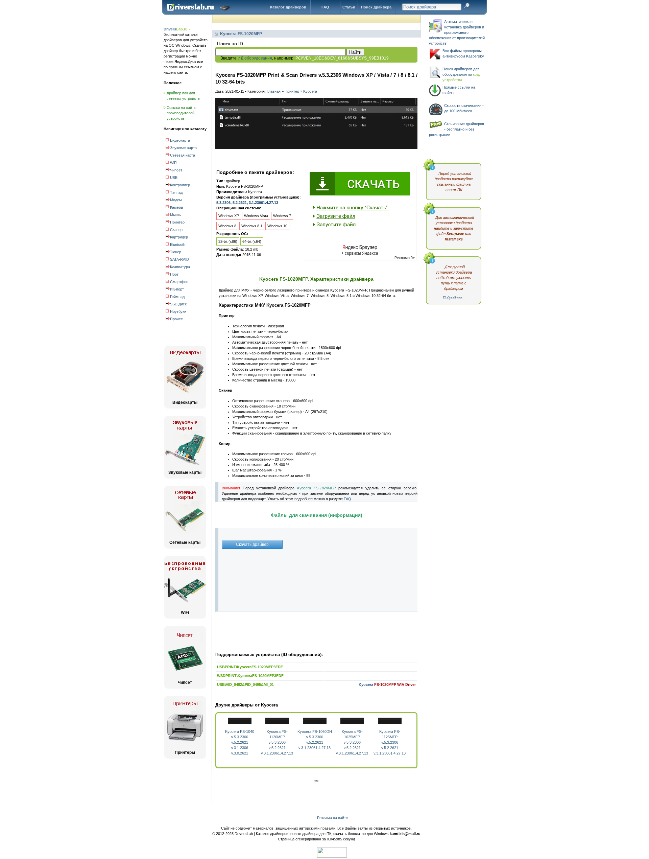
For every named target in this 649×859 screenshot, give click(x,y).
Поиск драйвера (376, 7)
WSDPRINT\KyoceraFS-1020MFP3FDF (250, 676)
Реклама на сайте (332, 818)
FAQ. (348, 499)
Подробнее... (454, 298)
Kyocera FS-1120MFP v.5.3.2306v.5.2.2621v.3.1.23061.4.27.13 (277, 742)
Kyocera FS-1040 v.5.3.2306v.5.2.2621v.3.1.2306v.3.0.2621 (239, 742)
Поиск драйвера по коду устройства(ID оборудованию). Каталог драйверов (200, 12)
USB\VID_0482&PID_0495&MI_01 (245, 684)
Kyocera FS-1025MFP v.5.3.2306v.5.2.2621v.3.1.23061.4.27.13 (352, 742)
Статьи (348, 7)
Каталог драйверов (288, 7)
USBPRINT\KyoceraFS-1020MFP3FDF (250, 667)
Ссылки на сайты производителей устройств (181, 113)
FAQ (325, 7)
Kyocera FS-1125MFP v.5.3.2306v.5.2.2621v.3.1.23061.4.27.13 (390, 742)
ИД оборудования (255, 58)
